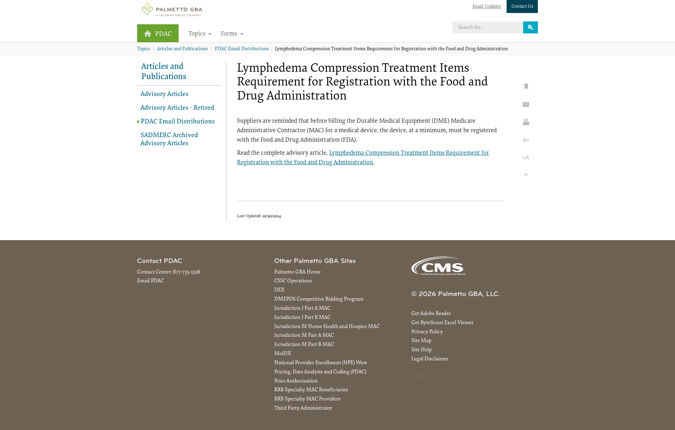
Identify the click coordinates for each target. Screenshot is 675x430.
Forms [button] (230, 34)
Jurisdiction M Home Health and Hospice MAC (327, 326)
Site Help (421, 350)
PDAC (163, 34)
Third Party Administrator (303, 408)
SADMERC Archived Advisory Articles (169, 139)
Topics (143, 49)
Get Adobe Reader (431, 313)
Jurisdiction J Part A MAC (302, 308)
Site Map (421, 341)
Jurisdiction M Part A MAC (304, 335)
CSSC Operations (293, 281)
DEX (279, 290)
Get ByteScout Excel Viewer (442, 323)
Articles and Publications (182, 49)
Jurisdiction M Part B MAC (304, 344)
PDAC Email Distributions (242, 49)
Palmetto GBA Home (297, 272)
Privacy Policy (427, 332)
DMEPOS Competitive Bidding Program (319, 299)
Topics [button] (197, 34)
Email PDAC (150, 281)
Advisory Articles (164, 94)
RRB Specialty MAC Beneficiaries (311, 390)
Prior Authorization (296, 381)
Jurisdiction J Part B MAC (302, 317)
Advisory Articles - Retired (177, 108)
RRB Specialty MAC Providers (307, 399)
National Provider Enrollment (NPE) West (320, 363)
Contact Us (522, 6)
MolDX (282, 354)
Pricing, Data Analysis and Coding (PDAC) (320, 372)
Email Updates (486, 6)
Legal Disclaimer (430, 359)
